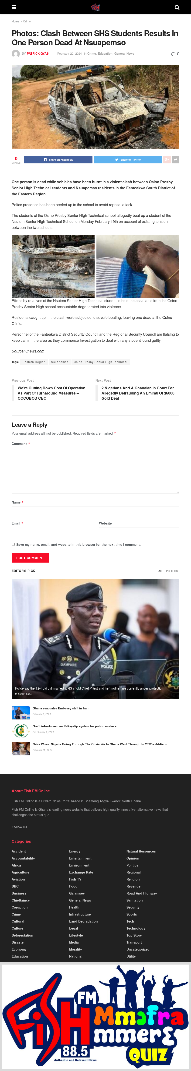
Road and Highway (141, 893)
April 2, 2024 (24, 694)
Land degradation (83, 921)
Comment (21, 443)
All (160, 571)
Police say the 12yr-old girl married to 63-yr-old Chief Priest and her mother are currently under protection (89, 688)
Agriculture (20, 872)
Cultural (18, 921)
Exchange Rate (81, 872)
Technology (135, 928)
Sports (131, 914)
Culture (17, 928)
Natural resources (141, 851)
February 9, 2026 (44, 732)
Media (74, 942)
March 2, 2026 (43, 714)
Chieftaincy (21, 900)
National (75, 956)
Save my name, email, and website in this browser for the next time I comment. (78, 544)
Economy (19, 949)
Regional (133, 872)
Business (19, 893)
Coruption (20, 907)
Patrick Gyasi (38, 53)
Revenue (133, 886)
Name (18, 502)
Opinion (132, 858)
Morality (75, 949)
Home (15, 21)
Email (18, 523)
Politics (172, 571)
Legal (73, 928)
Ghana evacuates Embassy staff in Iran (61, 708)
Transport (134, 942)
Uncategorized (138, 949)
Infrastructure (80, 914)
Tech (130, 921)
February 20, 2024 (69, 53)
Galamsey (77, 893)
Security (133, 907)
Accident (19, 851)
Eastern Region (34, 362)
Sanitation (134, 900)
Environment (79, 865)
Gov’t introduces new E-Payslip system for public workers (74, 726)
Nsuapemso (59, 362)
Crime (27, 21)
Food (73, 886)
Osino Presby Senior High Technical (100, 362)
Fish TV (75, 879)
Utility (131, 956)
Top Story (134, 935)
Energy (74, 851)
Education (105, 53)
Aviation (18, 879)
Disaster (18, 942)
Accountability (23, 858)
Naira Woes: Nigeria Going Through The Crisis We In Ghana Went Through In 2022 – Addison (100, 744)
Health (74, 907)
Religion (133, 879)
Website (105, 523)
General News (124, 53)
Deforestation (22, 935)
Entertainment (80, 858)
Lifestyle (76, 935)
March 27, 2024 (43, 750)
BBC (15, 886)
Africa (16, 865)
